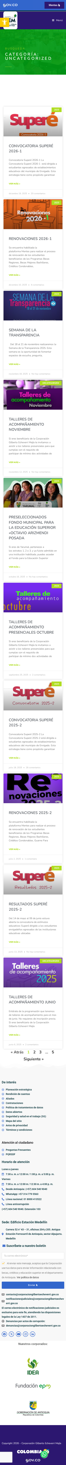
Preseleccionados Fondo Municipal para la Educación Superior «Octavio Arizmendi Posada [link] (32, 528)
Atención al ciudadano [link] (17, 1142)
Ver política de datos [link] (28, 1277)
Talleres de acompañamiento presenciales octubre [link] (31, 627)
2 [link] (34, 1052)
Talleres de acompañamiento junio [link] (32, 1000)
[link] (4, 22)
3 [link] (40, 1052)
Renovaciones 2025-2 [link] (30, 812)
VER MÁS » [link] (14, 183)
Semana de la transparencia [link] (24, 333)
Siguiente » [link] (34, 1059)
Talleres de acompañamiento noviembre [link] (26, 424)
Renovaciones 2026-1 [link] (30, 238)
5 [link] (53, 1052)
